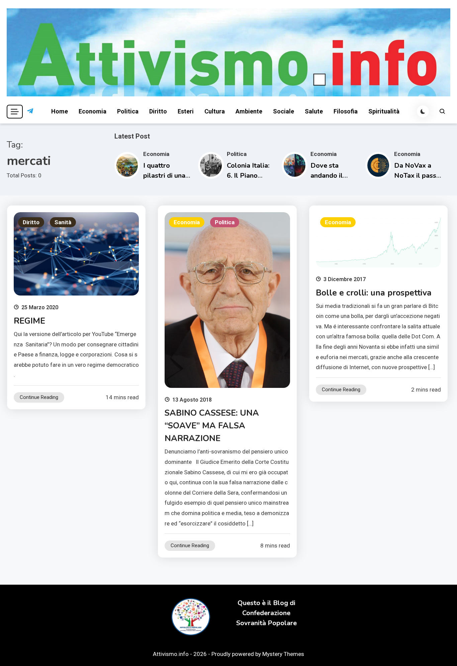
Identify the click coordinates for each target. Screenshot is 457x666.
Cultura (214, 111)
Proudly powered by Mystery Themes (257, 654)
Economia (92, 111)
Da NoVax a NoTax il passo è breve (417, 175)
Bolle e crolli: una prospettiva (374, 293)
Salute (314, 111)
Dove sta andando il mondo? (326, 175)
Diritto (158, 111)
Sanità (63, 222)
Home (59, 111)
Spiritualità (383, 111)
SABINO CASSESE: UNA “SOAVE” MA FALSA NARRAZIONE (212, 425)
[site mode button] (423, 111)
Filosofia (346, 111)
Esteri (186, 111)
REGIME (29, 321)
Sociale (283, 111)
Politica (128, 111)
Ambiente (249, 111)
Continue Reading (39, 397)
